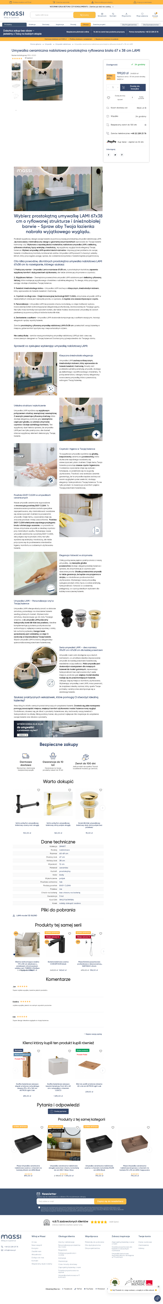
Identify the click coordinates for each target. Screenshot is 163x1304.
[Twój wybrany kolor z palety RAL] (14, 954)
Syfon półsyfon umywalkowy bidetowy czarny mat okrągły (27, 824)
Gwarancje (63, 1261)
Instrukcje (62, 1258)
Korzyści (35, 1248)
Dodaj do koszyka (135, 87)
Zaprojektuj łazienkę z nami (69, 1267)
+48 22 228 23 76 (11, 1247)
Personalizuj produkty (104, 2)
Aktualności (36, 1254)
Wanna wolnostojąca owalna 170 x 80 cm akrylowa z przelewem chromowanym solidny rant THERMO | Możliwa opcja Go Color (27, 966)
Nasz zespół (37, 1245)
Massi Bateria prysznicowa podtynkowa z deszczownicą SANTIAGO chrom (89, 964)
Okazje (86, 24)
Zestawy (45, 24)
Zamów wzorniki (62, 2)
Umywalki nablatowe (63, 44)
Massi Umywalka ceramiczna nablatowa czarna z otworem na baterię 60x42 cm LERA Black (28, 1168)
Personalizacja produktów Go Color (69, 1246)
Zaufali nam (36, 1251)
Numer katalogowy (19, 55)
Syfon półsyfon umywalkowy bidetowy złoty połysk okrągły (58, 824)
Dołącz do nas (38, 1258)
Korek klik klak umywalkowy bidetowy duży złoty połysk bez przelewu (89, 825)
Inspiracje (60, 24)
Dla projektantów (92, 1248)
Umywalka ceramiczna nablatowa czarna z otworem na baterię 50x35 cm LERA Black (99, 1168)
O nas (34, 1242)
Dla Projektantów (129, 25)
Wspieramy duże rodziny (42, 1264)
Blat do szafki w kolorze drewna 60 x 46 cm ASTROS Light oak (89, 1085)
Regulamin (62, 1250)
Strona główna (36, 44)
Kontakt (35, 1261)
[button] (155, 15)
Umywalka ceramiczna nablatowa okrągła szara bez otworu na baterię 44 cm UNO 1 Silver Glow (64, 1168)
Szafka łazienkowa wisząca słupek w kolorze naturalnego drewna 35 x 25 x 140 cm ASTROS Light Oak (27, 1087)
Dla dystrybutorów (93, 1245)
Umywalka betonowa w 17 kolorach (69, 1276)
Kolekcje (32, 24)
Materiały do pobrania (94, 1242)
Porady (73, 24)
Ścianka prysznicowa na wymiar (68, 1271)
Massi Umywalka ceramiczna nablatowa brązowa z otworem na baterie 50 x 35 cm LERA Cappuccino (135, 1168)
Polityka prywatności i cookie (67, 1254)
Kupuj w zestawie (144, 2)
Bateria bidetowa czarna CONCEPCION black (58, 963)
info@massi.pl (10, 1250)
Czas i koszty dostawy (67, 1264)
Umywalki (48, 44)
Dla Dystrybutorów (151, 25)
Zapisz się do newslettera (110, 1201)
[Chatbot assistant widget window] (136, 1248)
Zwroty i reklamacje (66, 1242)
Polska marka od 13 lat (22, 2)
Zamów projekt (99, 24)
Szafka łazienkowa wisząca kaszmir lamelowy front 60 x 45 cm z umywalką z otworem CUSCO (58, 1087)
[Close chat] (157, 1298)
